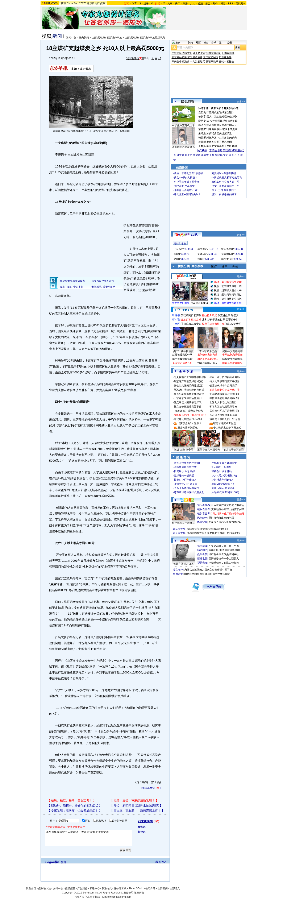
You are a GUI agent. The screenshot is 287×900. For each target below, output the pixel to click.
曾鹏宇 (202, 116)
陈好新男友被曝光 (232, 363)
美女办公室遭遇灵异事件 (187, 406)
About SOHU (136, 888)
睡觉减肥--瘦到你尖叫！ (187, 194)
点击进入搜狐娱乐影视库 (223, 415)
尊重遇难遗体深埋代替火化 (189, 492)
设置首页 (31, 888)
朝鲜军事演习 (213, 53)
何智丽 (180, 155)
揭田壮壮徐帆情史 (183, 351)
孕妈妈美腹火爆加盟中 (224, 462)
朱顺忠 (202, 133)
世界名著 (207, 319)
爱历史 (202, 112)
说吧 (229, 42)
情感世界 (202, 558)
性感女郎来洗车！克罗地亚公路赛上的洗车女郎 (213, 533)
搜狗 (102, 3)
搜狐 (63, 3)
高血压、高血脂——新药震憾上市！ (137, 810)
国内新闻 (84, 37)
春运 (219, 150)
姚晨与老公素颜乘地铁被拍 (189, 394)
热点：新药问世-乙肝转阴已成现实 (136, 805)
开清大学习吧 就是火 (185, 483)
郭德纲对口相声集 (191, 315)
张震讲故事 (224, 315)
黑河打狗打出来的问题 (221, 517)
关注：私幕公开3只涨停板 (188, 173)
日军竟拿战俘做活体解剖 (187, 398)
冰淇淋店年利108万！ (224, 479)
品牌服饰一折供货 (184, 475)
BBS (230, 3)
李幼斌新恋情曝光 (232, 354)
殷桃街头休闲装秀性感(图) (188, 385)
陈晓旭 (218, 155)
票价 (231, 155)
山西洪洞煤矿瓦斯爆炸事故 (107, 37)
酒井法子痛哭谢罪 (234, 449)
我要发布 (161, 862)
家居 (185, 3)
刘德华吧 (202, 254)
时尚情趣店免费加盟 (185, 467)
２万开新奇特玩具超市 (186, 488)
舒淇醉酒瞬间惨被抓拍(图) (224, 394)
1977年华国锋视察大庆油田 (222, 120)
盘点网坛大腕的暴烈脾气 (187, 402)
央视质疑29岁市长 (182, 53)
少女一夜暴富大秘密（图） (227, 185)
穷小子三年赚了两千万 (186, 181)
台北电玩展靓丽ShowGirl (188, 419)
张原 (200, 137)
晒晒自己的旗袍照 (194, 573)
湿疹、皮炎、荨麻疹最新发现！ (134, 800)
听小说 (176, 319)
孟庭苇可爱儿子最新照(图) (224, 410)
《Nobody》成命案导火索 (188, 410)
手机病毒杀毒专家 (191, 323)
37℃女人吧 (227, 259)
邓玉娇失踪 (199, 53)
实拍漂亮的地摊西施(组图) (224, 398)
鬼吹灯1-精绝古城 (191, 319)
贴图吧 (177, 259)
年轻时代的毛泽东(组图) (220, 112)
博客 (222, 3)
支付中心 (58, 888)
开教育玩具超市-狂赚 (185, 190)
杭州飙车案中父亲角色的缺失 (220, 137)
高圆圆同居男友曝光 (183, 146)
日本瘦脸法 (225, 57)
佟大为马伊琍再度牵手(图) (224, 381)
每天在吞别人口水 (183, 563)
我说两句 (241, 3)
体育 (134, 3)
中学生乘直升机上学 (183, 125)
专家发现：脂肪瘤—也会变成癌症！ (74, 810)
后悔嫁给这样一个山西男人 (224, 558)
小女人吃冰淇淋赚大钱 (224, 475)
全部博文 (175, 888)
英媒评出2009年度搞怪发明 (224, 550)
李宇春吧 (202, 249)
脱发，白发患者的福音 (224, 194)
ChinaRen (72, 3)
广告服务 (82, 888)
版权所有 (139, 892)
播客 (207, 3)
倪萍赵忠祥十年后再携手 (223, 385)
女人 (192, 3)
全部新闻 (163, 888)
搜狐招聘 (70, 888)
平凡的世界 (218, 319)
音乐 (213, 42)
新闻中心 (71, 37)
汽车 (169, 3)
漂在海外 (178, 569)
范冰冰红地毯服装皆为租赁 (189, 389)
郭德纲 (227, 150)
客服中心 (95, 888)
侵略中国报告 (226, 61)
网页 (198, 42)
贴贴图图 (202, 550)
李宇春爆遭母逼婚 (182, 358)
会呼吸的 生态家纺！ (185, 185)
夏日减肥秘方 (210, 57)
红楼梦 (234, 315)
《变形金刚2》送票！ (190, 423)
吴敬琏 (196, 155)
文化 (225, 155)
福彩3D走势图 (233, 323)
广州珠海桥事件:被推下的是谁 (220, 129)
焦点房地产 (93, 3)
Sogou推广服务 (56, 862)
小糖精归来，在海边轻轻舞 (224, 562)
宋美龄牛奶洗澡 (180, 61)
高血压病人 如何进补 (223, 488)
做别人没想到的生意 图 (187, 462)
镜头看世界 (203, 505)
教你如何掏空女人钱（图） (227, 181)
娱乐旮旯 (202, 554)
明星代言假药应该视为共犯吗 (225, 521)
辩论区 (142, 831)
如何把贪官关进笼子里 (219, 133)
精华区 (142, 826)
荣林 (200, 129)
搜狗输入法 (44, 888)
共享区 (176, 323)
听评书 (176, 315)
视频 (200, 3)
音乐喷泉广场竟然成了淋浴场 (227, 505)
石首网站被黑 (179, 57)
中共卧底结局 (197, 61)
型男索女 (202, 562)
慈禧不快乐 (212, 61)
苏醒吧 (177, 254)
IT (164, 3)
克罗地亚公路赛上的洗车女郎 (227, 509)
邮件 (215, 3)
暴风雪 (205, 155)
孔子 (237, 155)
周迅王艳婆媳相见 (207, 358)
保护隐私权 (120, 888)
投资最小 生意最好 (184, 471)
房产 (177, 3)
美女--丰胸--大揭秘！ (185, 177)
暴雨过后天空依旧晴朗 (217, 573)
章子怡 (213, 150)
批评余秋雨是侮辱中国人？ (222, 125)
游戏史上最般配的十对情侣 (224, 419)
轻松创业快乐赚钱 (222, 471)
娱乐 (146, 3)
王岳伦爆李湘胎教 (188, 427)
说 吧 (194, 234)
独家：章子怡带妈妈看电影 (224, 377)
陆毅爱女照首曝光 (232, 358)
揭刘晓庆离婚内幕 (207, 354)
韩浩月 (202, 125)
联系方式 (107, 888)
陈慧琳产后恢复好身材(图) (188, 381)
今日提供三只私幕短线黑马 (227, 177)
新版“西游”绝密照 (183, 449)
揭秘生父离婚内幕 (232, 351)
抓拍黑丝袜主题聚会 (183, 523)
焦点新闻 (202, 545)
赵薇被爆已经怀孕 (182, 354)
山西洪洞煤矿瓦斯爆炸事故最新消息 (145, 37)
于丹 (211, 155)
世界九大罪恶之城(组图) (222, 402)
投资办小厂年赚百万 (185, 479)
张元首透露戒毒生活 (224, 423)
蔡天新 (202, 141)
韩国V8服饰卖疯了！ (223, 483)
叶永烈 (188, 155)
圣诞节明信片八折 (182, 363)
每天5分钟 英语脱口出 (224, 190)
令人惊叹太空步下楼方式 (227, 427)
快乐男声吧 (227, 249)
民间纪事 (202, 517)
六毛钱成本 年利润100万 (225, 492)
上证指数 (179, 249)
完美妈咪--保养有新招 (224, 173)
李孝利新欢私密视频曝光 (223, 406)
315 (233, 150)
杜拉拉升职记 (209, 315)
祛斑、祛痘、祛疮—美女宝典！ (71, 800)
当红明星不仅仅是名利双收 (224, 554)
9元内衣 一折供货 (221, 467)
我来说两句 (132, 58)
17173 (82, 3)
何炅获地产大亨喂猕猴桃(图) (190, 377)
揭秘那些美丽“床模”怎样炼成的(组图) (207, 528)
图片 (221, 42)
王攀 (200, 146)
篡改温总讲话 (195, 57)
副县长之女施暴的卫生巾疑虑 (220, 146)
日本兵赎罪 (228, 53)
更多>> (241, 101)
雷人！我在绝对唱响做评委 (222, 116)
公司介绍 (150, 888)
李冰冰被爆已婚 (208, 351)
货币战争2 (231, 319)
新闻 (190, 42)
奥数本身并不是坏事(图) (220, 141)
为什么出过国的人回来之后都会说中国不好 (208, 569)
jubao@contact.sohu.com (116, 896)
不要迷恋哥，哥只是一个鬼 (224, 545)
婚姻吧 (201, 259)
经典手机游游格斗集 (213, 323)
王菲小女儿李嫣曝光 (208, 449)
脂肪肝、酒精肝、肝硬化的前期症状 (74, 805)
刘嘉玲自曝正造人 (207, 363)
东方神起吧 (227, 254)
